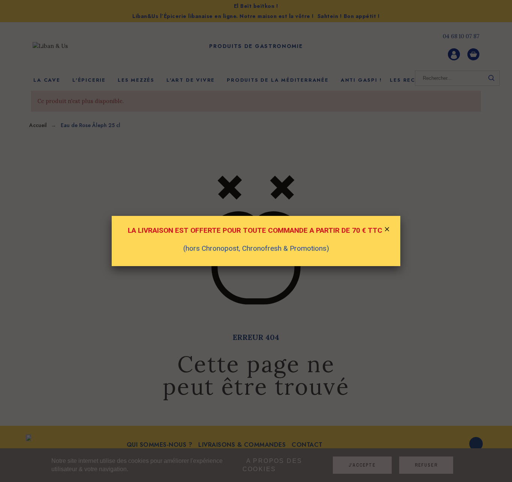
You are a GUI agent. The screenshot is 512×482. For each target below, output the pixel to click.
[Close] (387, 230)
